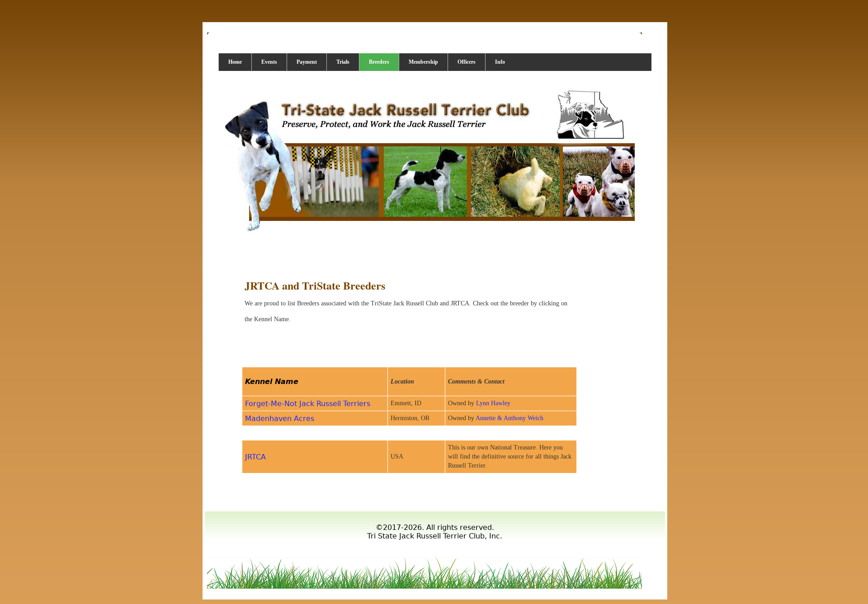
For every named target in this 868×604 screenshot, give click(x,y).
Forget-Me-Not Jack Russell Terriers (307, 403)
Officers (467, 62)
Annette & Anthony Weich (509, 418)
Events (269, 62)
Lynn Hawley (493, 403)
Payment (307, 62)
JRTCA (255, 457)
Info (500, 62)
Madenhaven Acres (279, 418)
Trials (342, 62)
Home (235, 62)
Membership (423, 62)
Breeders (379, 62)
